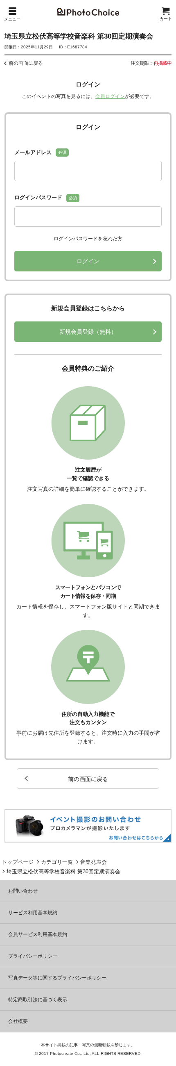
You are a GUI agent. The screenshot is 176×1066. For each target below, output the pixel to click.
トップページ (18, 862)
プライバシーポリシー (32, 956)
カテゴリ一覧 (57, 862)
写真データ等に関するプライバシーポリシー (57, 978)
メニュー (12, 19)
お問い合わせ (23, 891)
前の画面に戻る (26, 63)
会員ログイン (110, 96)
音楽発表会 (93, 862)
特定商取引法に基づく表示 (37, 999)
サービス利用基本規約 (32, 913)
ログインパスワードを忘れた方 (88, 238)
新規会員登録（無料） (88, 331)
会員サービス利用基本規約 (37, 934)
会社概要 (18, 1021)
